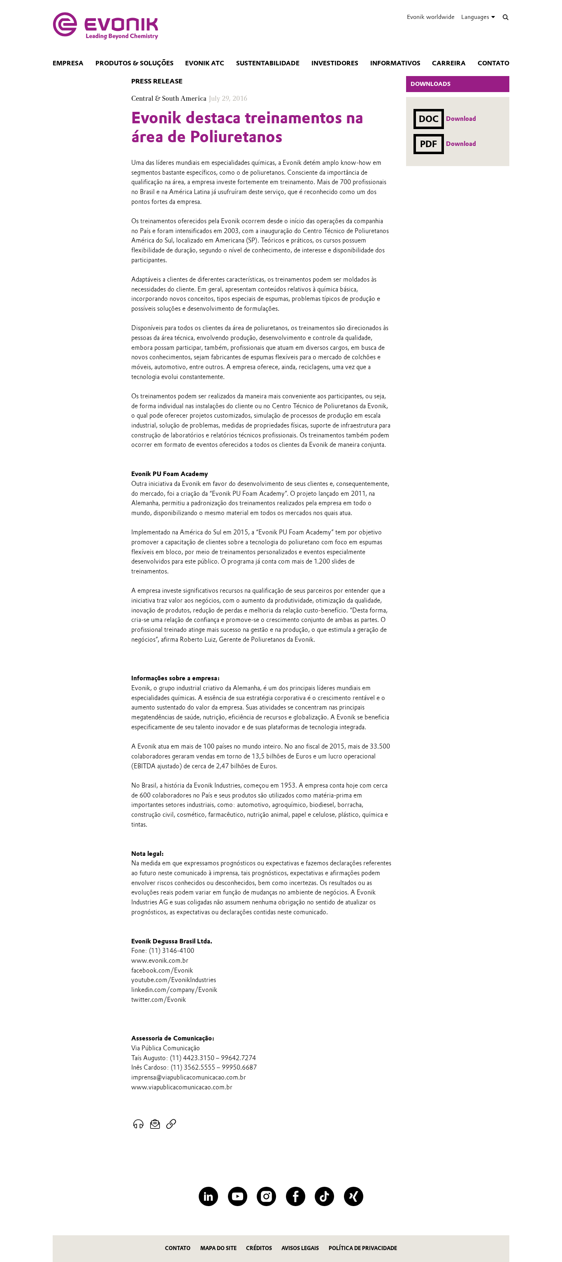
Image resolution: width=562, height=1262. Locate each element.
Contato (493, 63)
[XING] (353, 1196)
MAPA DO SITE (218, 1248)
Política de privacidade (363, 1248)
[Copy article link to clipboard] (171, 1124)
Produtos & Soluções (134, 63)
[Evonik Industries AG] (105, 25)
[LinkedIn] (208, 1196)
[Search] (505, 17)
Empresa (68, 63)
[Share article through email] (155, 1124)
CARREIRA (449, 63)
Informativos (395, 63)
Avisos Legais (300, 1248)
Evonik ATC (204, 63)
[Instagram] (266, 1196)
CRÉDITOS (259, 1248)
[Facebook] (295, 1196)
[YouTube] (237, 1196)
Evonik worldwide (431, 17)
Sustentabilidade (268, 63)
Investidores (334, 63)
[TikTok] (324, 1196)
